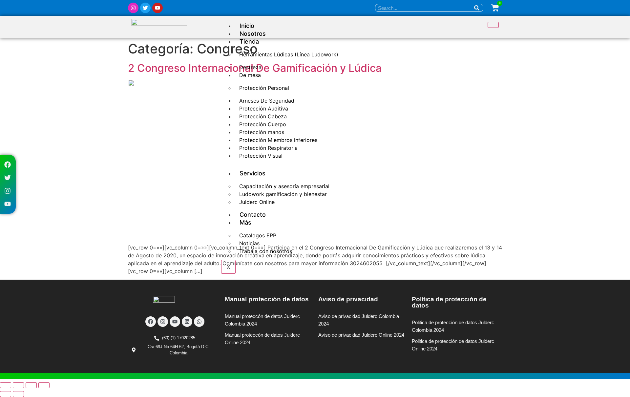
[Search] (477, 7)
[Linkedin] (187, 321)
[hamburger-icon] (493, 25)
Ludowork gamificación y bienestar (283, 194)
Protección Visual (261, 155)
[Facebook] (7, 164)
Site (241, 350)
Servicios (252, 173)
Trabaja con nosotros (265, 251)
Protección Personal (264, 88)
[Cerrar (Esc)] (44, 385)
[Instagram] (133, 8)
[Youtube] (157, 8)
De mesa (250, 75)
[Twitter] (145, 8)
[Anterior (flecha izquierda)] (5, 394)
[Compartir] (31, 385)
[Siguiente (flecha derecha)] (18, 394)
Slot (230, 350)
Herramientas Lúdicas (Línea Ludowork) (288, 54)
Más (245, 222)
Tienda (249, 41)
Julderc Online (257, 202)
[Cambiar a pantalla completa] (18, 385)
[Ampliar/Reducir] (5, 385)
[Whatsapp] (199, 321)
